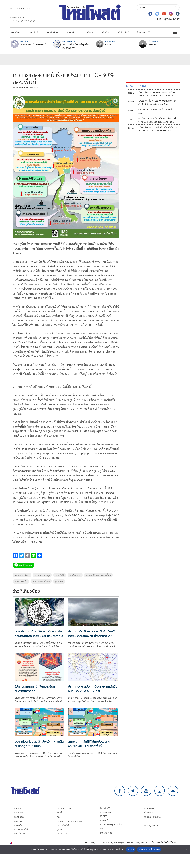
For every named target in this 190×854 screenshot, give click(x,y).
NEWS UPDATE (137, 86)
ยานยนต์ (104, 820)
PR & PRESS (150, 808)
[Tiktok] (177, 14)
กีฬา (59, 817)
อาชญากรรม (106, 812)
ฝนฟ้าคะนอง (75, 575)
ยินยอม (131, 849)
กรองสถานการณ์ (64, 808)
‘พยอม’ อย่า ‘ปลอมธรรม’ (33, 44)
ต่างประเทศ (88, 32)
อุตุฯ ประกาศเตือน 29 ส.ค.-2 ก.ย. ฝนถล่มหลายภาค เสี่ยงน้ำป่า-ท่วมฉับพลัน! (39, 633)
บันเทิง (105, 32)
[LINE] (173, 791)
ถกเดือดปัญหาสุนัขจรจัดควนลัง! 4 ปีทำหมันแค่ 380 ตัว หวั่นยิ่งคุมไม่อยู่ (157, 120)
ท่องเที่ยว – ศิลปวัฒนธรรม (69, 821)
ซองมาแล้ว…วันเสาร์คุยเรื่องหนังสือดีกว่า (76, 46)
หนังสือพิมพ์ (123, 32)
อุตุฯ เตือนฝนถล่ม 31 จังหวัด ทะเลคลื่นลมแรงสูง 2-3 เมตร (39, 743)
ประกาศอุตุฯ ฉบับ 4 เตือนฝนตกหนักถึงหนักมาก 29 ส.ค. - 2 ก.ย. (93, 688)
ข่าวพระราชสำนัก (21, 829)
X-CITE (103, 816)
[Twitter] (157, 14)
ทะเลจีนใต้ (59, 575)
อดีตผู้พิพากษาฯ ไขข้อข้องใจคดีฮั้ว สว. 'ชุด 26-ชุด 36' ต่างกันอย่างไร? (157, 128)
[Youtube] (164, 14)
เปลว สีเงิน (33, 32)
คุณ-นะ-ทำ (153, 44)
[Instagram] (170, 14)
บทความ (18, 821)
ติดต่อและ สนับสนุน (153, 817)
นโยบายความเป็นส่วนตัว (149, 849)
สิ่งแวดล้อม (62, 833)
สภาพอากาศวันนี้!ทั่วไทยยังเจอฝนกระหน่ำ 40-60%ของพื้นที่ (89, 743)
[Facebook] (150, 14)
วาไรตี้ (59, 812)
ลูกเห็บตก (59, 581)
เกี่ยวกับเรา (149, 812)
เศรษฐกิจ (70, 32)
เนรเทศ (109, 44)
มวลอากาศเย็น (21, 581)
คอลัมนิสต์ (52, 32)
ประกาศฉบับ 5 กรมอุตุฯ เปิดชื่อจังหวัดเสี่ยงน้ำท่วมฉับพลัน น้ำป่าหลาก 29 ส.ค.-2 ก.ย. (92, 636)
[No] (186, 849)
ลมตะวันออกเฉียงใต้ (41, 581)
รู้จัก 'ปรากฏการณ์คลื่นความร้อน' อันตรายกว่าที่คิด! (35, 688)
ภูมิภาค (60, 829)
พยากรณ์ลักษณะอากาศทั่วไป (98, 575)
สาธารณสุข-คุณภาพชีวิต (111, 824)
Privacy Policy (151, 825)
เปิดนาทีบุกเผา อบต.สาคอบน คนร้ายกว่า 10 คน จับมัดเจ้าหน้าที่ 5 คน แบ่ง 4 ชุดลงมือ (157, 93)
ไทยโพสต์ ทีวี (143, 32)
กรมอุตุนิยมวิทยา (22, 575)
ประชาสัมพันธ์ (63, 825)
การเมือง (15, 32)
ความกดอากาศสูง (42, 575)
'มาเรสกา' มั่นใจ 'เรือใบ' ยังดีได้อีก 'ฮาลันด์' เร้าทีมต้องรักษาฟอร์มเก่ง (157, 102)
